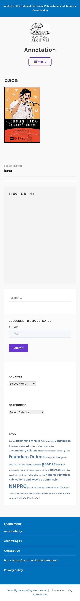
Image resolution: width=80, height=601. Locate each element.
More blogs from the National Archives (31, 560)
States (56, 487)
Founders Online (26, 456)
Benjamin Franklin (28, 441)
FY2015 (56, 457)
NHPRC (18, 486)
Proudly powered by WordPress (27, 590)
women (12, 498)
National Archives (36, 475)
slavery (49, 487)
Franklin (48, 457)
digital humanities (45, 446)
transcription (35, 493)
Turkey (45, 493)
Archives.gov (13, 541)
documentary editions (23, 450)
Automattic (40, 594)
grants (49, 464)
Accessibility (13, 531)
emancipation (64, 451)
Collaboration (47, 441)
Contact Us (12, 550)
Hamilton (60, 465)
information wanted (18, 470)
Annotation (40, 49)
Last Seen (13, 475)
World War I (22, 498)
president (32, 487)
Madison (23, 475)
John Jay (65, 470)
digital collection (27, 446)
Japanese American (38, 470)
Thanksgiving (21, 493)
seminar (41, 487)
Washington (64, 493)
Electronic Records (47, 451)
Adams (12, 441)
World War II (34, 498)
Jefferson (54, 470)
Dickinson (13, 446)
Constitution (63, 441)
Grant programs (33, 465)
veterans (53, 493)
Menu (42, 61)
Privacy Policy (13, 570)
